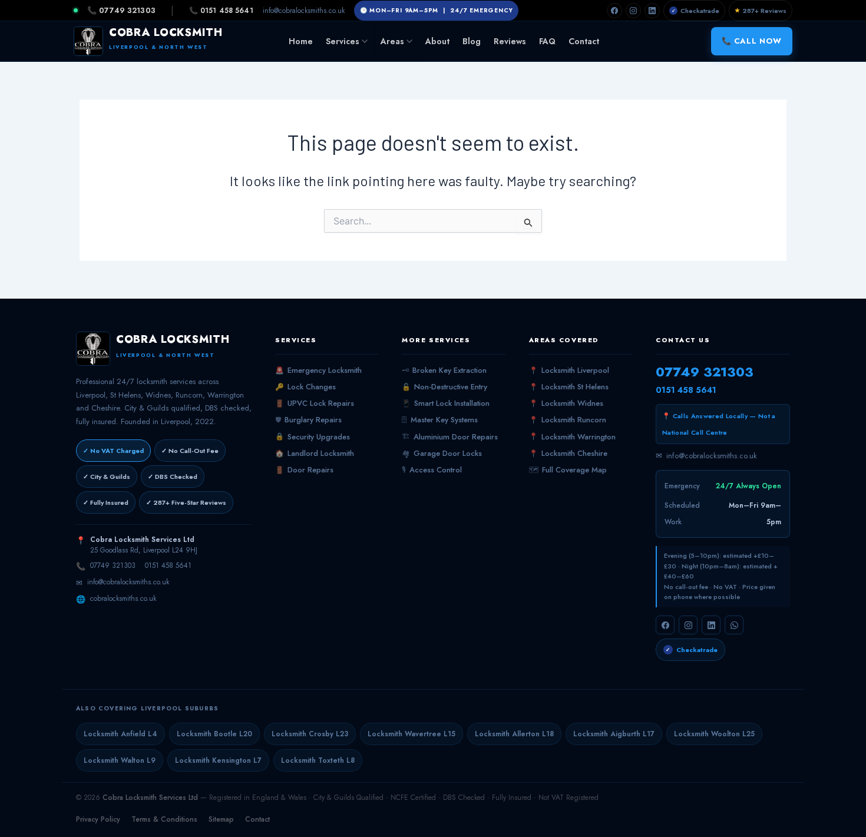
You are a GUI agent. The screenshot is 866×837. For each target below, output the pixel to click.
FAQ (547, 41)
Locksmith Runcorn (567, 420)
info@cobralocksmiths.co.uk (304, 10)
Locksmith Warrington (572, 437)
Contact (583, 41)
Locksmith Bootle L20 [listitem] (214, 734)
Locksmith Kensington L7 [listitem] (218, 760)
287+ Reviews (760, 10)
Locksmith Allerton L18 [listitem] (514, 734)
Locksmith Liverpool (569, 370)
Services (342, 41)
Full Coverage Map (568, 470)
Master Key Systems (440, 420)
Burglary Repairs (308, 420)
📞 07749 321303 (121, 10)
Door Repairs (304, 470)
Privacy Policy (98, 819)
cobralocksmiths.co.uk (123, 598)
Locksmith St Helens (569, 387)
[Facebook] (614, 10)
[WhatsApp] (734, 625)
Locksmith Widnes (566, 403)
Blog (471, 41)
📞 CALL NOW (752, 41)
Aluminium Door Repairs (450, 437)
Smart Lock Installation (446, 403)
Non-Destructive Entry (444, 387)
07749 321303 (112, 565)
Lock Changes (305, 387)
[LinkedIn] (652, 10)
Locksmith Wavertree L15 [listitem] (411, 734)
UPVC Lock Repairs (314, 403)
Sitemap (221, 819)
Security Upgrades (312, 437)
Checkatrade (696, 10)
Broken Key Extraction (444, 370)
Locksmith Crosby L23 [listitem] (310, 734)
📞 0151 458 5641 (221, 10)
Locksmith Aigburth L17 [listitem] (614, 734)
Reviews (510, 41)
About (437, 41)
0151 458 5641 (168, 565)
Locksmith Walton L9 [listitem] (120, 760)
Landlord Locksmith (314, 453)
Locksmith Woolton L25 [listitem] (714, 734)
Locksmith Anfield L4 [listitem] (120, 734)
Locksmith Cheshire (568, 453)
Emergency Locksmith (318, 370)
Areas (392, 41)
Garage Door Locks (442, 453)
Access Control (432, 470)
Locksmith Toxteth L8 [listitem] (318, 760)
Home (301, 41)
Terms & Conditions (164, 819)
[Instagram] (633, 10)
